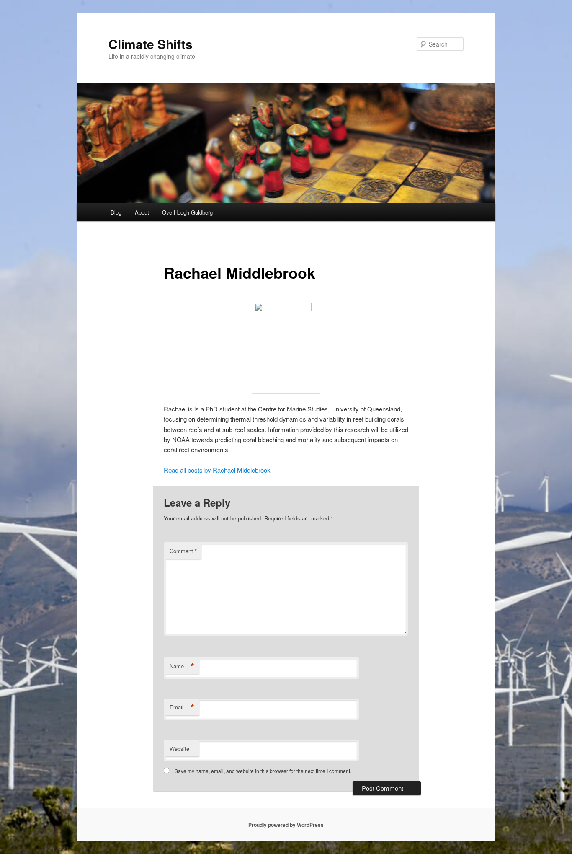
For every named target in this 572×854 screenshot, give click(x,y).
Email (182, 707)
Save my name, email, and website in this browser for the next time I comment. (263, 770)
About (142, 212)
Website (179, 749)
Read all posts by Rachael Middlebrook (217, 470)
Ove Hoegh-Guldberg (187, 212)
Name (182, 666)
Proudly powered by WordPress (286, 824)
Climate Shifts (150, 44)
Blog (116, 212)
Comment (183, 551)
